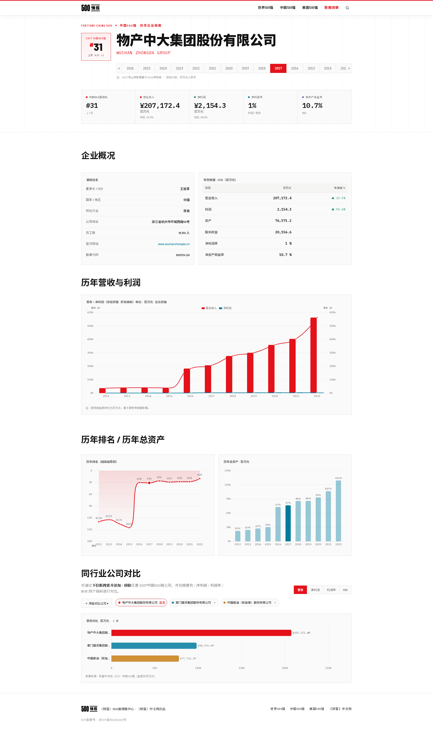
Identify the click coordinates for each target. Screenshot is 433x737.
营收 (300, 590)
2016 (294, 68)
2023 (179, 68)
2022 (196, 68)
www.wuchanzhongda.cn (174, 244)
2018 (261, 68)
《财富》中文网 (340, 709)
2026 (130, 68)
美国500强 (310, 7)
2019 (245, 68)
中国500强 (288, 7)
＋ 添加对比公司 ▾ (96, 603)
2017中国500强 (96, 38)
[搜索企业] (347, 7)
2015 (311, 68)
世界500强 (265, 7)
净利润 (315, 590)
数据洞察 (332, 7)
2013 (344, 68)
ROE (345, 590)
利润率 (331, 590)
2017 (278, 68)
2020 (229, 68)
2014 (327, 68)
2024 (163, 68)
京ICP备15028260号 (112, 720)
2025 (146, 68)
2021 (212, 68)
